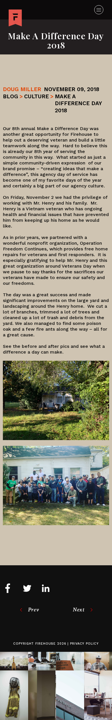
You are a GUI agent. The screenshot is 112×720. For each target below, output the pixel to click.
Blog (10, 96)
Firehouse (45, 644)
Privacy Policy (84, 644)
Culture (36, 96)
